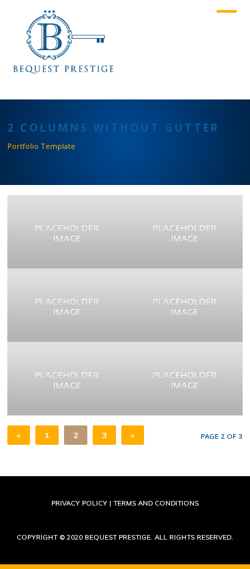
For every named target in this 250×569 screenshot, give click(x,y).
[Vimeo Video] (184, 378)
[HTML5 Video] (184, 231)
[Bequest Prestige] (63, 67)
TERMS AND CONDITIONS (156, 503)
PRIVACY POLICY (79, 503)
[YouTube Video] (184, 305)
